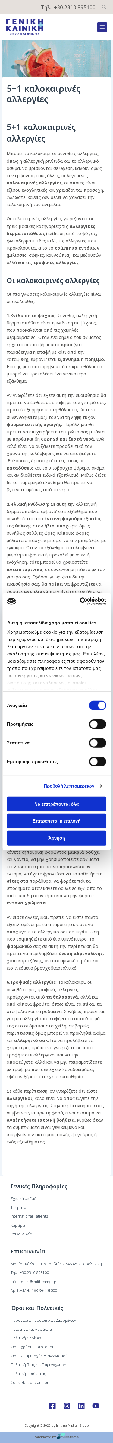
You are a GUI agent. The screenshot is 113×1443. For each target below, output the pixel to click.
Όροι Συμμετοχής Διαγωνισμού (39, 1356)
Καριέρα (18, 1225)
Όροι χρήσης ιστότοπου (33, 1346)
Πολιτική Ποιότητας (28, 1373)
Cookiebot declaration (30, 1382)
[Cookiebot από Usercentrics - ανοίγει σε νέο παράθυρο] (80, 601)
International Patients (29, 1216)
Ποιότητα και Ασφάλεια (31, 1329)
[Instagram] (67, 1406)
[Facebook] (52, 1406)
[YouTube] (95, 1406)
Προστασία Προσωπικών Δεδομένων (43, 1320)
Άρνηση (56, 837)
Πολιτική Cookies (26, 1338)
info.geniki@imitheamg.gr (33, 1281)
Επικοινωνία (21, 1234)
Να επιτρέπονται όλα (56, 803)
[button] (104, 7)
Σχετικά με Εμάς (24, 1198)
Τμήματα (18, 1207)
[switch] (97, 724)
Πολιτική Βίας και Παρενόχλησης (39, 1364)
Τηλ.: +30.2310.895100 (68, 7)
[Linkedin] (81, 1406)
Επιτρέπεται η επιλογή (56, 820)
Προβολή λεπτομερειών (69, 785)
